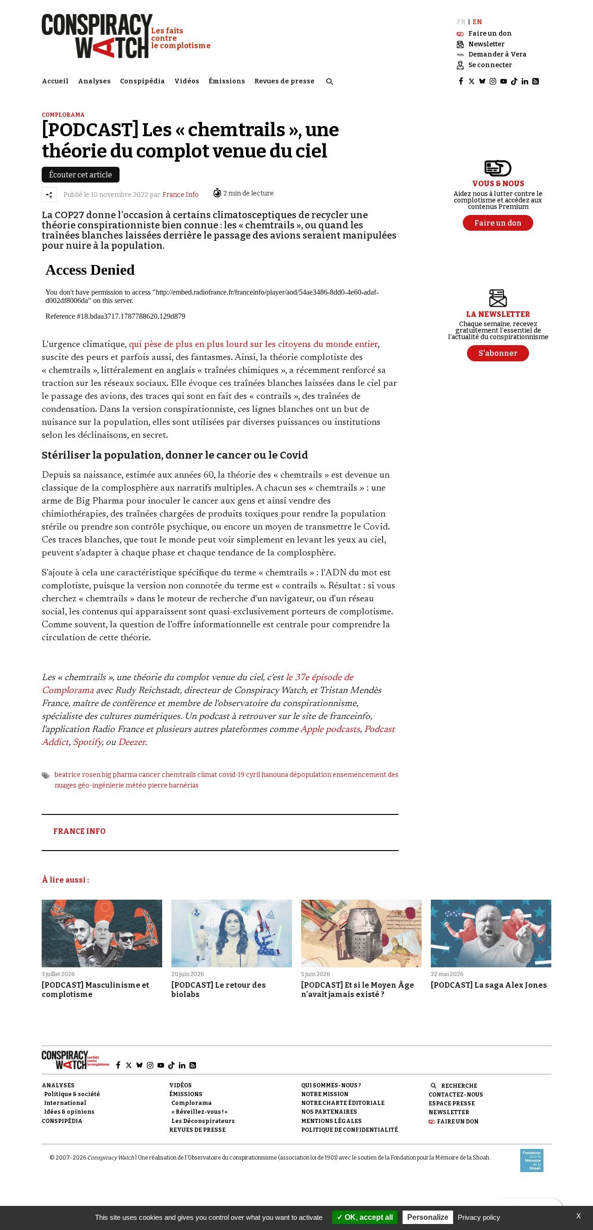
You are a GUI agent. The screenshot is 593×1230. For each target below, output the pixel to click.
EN (477, 22)
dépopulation (310, 775)
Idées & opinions (69, 1112)
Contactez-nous (456, 1094)
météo (136, 785)
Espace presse (452, 1103)
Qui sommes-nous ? (331, 1085)
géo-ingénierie (101, 785)
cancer (149, 775)
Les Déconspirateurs (203, 1121)
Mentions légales (331, 1121)
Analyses (94, 81)
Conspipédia (142, 81)
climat (207, 775)
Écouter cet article (80, 174)
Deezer (131, 742)
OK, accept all (368, 1217)
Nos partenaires (329, 1112)
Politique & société (72, 1094)
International (65, 1103)
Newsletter (449, 1112)
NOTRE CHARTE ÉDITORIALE (343, 1103)
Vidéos (186, 81)
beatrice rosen (78, 775)
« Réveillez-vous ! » (199, 1112)
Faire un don (458, 1121)
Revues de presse (284, 81)
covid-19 (232, 775)
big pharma (119, 775)
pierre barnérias (173, 785)
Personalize (427, 1217)
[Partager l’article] (49, 194)
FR (461, 22)
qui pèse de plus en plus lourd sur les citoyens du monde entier (253, 344)
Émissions (226, 81)
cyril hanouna (267, 775)
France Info (181, 195)
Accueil (55, 81)
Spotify (87, 742)
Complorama (63, 115)
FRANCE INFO (79, 831)
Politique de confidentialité (349, 1130)
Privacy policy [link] (479, 1217)
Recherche (459, 1086)
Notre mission (324, 1094)
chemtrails (179, 775)
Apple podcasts (330, 729)
